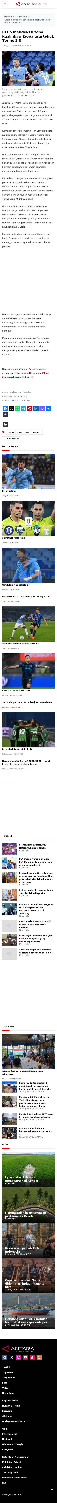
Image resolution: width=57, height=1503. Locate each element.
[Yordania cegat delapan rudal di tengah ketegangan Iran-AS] (9, 954)
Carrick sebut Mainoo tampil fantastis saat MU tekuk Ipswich (35, 924)
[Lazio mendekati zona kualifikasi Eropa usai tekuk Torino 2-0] (28, 1051)
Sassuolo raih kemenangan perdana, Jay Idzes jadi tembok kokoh (26, 748)
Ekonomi (7, 1411)
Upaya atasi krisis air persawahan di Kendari (22, 1179)
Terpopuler (8, 1377)
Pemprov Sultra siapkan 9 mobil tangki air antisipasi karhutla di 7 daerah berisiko (35, 1086)
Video (5, 1388)
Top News (8, 1026)
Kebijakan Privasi (11, 1462)
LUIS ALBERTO (11, 439)
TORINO (37, 432)
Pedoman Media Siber (14, 1477)
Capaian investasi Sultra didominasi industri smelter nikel (25, 1283)
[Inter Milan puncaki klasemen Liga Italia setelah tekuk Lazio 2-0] (28, 670)
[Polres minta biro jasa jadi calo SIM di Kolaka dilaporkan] (9, 894)
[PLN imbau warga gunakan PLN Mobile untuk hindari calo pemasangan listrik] (9, 863)
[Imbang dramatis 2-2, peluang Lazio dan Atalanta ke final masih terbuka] (28, 624)
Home (10, 16)
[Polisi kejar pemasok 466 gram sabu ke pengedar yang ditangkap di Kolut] (9, 939)
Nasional (7, 1439)
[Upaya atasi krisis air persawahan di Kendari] (28, 1169)
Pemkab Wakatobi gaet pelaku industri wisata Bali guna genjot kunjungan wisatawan (25, 1070)
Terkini (6, 1367)
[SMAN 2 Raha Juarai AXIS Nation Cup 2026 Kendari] (9, 849)
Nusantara (8, 1393)
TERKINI (7, 836)
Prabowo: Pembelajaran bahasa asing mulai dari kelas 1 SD (36, 1131)
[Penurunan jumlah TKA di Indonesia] (28, 1240)
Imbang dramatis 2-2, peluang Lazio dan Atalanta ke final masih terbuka (26, 642)
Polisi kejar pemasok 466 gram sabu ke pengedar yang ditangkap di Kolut (36, 938)
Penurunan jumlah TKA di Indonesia (23, 1249)
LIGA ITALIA (23, 432)
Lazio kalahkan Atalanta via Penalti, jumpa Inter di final (27, 489)
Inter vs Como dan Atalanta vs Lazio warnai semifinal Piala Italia (27, 536)
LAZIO (11, 432)
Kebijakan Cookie (12, 1467)
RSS (4, 1482)
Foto (5, 1144)
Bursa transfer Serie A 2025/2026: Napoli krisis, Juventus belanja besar (26, 762)
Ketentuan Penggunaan (15, 1457)
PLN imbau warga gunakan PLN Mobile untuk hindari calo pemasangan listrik (35, 862)
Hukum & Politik (11, 1405)
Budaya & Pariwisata (13, 1421)
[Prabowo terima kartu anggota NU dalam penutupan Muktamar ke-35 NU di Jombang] (9, 908)
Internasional (9, 1434)
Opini (5, 1428)
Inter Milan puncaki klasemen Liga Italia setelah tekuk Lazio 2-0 (25, 689)
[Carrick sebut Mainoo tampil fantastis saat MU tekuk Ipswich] (9, 925)
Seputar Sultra (10, 1400)
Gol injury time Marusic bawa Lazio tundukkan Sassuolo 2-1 (22, 583)
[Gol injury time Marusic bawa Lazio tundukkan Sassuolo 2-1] (28, 565)
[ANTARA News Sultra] (31, 4)
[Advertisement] (28, 280)
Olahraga (22, 16)
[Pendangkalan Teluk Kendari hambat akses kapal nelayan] (28, 1311)
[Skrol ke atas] (52, 1490)
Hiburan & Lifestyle (12, 1444)
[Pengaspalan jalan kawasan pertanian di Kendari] (28, 1204)
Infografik (7, 1449)
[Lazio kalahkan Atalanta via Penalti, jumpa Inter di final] (28, 471)
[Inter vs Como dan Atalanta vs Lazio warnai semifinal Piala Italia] (28, 518)
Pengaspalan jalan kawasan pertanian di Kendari (25, 1214)
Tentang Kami (10, 1472)
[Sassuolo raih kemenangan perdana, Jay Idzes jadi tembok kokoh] (28, 729)
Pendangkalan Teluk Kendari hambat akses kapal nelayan (26, 1320)
